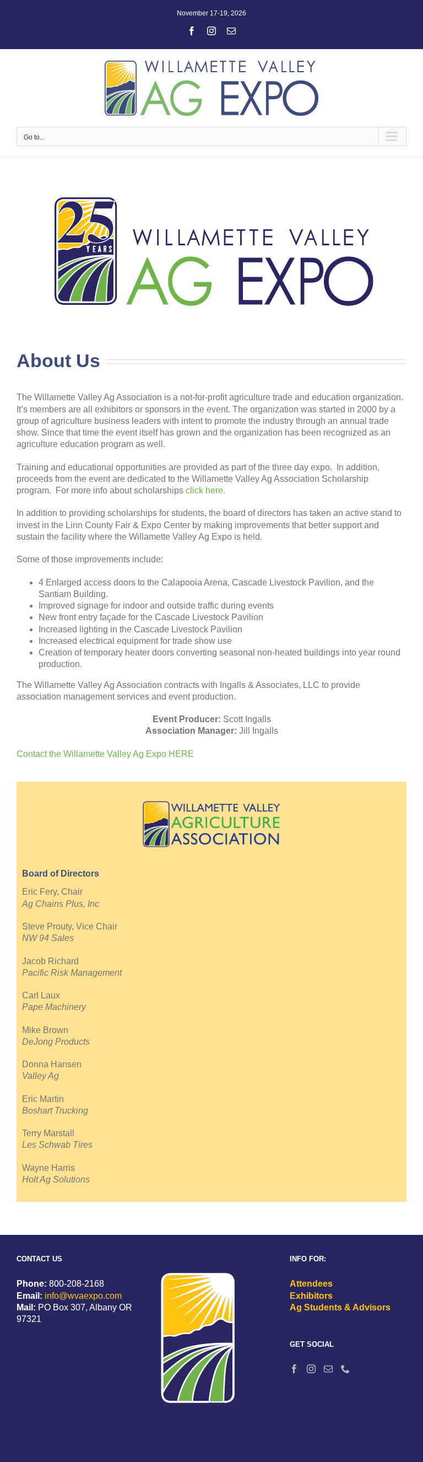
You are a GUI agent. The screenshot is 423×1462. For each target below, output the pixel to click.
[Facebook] (294, 1368)
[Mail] (328, 1368)
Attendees (311, 1283)
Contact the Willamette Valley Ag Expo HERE (105, 754)
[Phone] (345, 1368)
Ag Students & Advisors (340, 1307)
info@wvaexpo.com (83, 1295)
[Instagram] (311, 1368)
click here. (205, 490)
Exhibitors (311, 1295)
